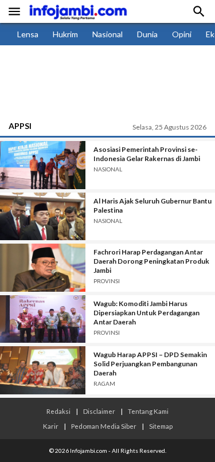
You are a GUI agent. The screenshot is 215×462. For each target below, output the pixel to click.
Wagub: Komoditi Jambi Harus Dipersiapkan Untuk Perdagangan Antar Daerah (146, 312)
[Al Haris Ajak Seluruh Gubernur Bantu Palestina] (42, 217)
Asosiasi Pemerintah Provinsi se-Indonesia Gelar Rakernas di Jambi (146, 154)
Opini (181, 34)
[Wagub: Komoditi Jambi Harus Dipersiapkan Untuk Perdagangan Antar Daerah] (42, 319)
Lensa (27, 34)
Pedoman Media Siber (103, 426)
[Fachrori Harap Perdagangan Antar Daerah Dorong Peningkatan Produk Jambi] (42, 268)
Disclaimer (99, 411)
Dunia (147, 34)
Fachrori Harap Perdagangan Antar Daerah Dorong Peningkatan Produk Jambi (151, 261)
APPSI (20, 126)
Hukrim (65, 34)
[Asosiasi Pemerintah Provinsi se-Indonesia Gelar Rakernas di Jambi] (42, 165)
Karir (50, 426)
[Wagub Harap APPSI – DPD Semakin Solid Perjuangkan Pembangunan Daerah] (42, 370)
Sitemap (161, 426)
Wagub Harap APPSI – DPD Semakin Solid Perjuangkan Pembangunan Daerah (150, 363)
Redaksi (58, 411)
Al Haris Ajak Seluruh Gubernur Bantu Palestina (152, 205)
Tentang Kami (148, 411)
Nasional (107, 34)
